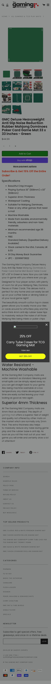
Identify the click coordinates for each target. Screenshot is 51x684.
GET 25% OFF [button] (25, 356)
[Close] (47, 325)
